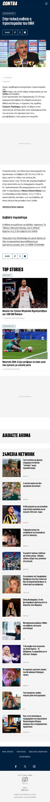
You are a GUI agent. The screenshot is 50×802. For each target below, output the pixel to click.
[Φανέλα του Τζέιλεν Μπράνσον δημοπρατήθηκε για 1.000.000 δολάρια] (25, 293)
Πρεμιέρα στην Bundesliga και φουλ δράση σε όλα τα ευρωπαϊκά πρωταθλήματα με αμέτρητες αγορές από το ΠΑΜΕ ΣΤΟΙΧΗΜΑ (24, 241)
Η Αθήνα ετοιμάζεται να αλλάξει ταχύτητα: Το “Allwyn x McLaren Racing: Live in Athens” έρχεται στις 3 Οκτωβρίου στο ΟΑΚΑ (24, 227)
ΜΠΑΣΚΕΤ (7, 275)
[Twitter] (20, 32)
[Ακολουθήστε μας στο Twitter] (25, 766)
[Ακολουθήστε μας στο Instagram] (34, 766)
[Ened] (25, 790)
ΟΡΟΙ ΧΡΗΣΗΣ (8, 752)
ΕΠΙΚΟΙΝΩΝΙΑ (24, 757)
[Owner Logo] (25, 780)
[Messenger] (25, 32)
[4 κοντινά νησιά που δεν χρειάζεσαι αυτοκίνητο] (11, 491)
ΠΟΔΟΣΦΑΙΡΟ (9, 326)
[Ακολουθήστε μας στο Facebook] (16, 766)
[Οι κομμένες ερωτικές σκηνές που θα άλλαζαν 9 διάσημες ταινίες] (11, 677)
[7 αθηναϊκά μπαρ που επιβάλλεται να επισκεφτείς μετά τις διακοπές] (11, 538)
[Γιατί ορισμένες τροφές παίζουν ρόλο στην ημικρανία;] (11, 700)
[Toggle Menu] (46, 3)
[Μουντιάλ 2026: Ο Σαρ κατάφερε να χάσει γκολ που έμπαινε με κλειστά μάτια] (25, 344)
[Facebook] (15, 32)
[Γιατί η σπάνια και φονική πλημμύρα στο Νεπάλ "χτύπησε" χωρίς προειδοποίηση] (11, 468)
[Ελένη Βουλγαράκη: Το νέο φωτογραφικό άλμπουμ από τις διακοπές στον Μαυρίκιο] (11, 607)
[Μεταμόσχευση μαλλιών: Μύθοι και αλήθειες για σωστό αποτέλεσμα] (11, 631)
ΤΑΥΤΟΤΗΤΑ (21, 752)
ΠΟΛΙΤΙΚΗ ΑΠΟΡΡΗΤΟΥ (38, 752)
